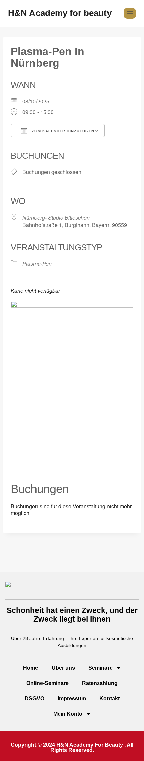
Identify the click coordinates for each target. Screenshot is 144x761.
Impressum (72, 698)
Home (30, 668)
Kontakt (109, 698)
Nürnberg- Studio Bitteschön (56, 217)
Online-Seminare (47, 683)
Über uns (63, 668)
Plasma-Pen (37, 263)
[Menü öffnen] (130, 13)
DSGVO (34, 698)
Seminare (100, 668)
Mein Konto (67, 714)
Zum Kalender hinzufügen (62, 131)
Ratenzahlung (100, 683)
